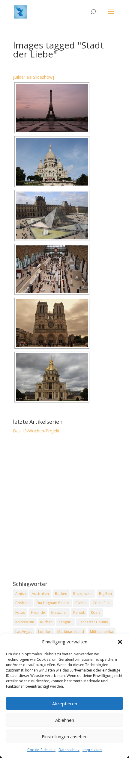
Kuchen (46, 622)
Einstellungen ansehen (65, 736)
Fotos (20, 612)
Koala (95, 612)
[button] (120, 642)
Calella (81, 602)
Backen (61, 593)
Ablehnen (64, 720)
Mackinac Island (70, 631)
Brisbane (23, 602)
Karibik (79, 612)
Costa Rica (101, 602)
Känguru (65, 622)
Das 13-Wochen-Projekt (36, 431)
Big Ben (105, 593)
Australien (40, 593)
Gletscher (59, 612)
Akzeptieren (64, 704)
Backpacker (83, 593)
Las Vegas (23, 631)
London (44, 631)
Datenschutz (69, 749)
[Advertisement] (64, 507)
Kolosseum (24, 622)
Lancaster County (93, 622)
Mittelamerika (101, 631)
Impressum (92, 749)
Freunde (38, 612)
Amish (20, 593)
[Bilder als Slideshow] (33, 77)
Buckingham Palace (53, 602)
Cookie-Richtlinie (41, 749)
